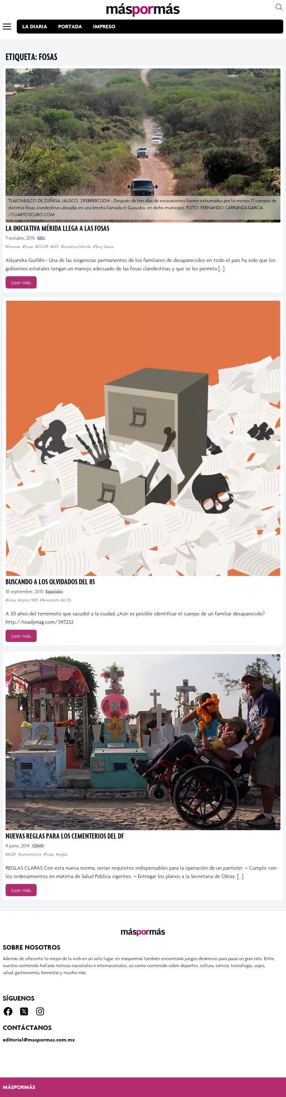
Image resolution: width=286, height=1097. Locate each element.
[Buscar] (279, 7)
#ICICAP (42, 246)
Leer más (21, 282)
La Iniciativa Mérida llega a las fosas (57, 228)
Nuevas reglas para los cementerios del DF (65, 835)
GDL (41, 238)
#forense (13, 246)
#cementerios (30, 854)
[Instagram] (40, 1011)
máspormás (19, 1087)
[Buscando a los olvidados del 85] (143, 438)
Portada (70, 26)
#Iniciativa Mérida (76, 246)
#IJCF (55, 246)
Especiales (54, 591)
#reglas (61, 854)
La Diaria (34, 26)
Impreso (104, 26)
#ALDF (11, 854)
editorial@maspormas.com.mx (39, 1039)
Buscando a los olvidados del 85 (50, 581)
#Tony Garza (103, 246)
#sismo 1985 (28, 600)
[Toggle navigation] (7, 26)
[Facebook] (8, 1011)
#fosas (28, 246)
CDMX (38, 845)
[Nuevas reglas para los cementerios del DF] (143, 742)
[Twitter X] (24, 1011)
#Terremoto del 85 (55, 600)
